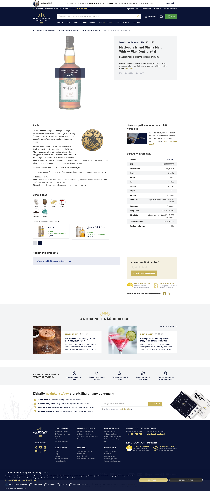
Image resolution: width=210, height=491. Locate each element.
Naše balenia (81, 439)
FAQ (105, 441)
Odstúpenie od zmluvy (111, 439)
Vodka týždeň (46, 3)
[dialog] (105, 480)
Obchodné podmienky (111, 434)
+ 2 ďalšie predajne (61, 441)
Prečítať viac (76, 478)
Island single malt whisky (136, 42)
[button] (69, 480)
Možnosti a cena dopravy (85, 431)
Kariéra (57, 456)
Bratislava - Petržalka (62, 431)
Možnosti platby (109, 431)
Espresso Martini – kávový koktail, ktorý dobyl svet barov (80, 339)
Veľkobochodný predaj (84, 451)
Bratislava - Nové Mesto (63, 434)
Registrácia (130, 9)
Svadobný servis (109, 456)
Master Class (81, 454)
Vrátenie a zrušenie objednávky (87, 436)
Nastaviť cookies (60, 461)
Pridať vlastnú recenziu (144, 273)
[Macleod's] (92, 140)
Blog (137, 9)
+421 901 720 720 (134, 434)
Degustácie (157, 9)
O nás (57, 451)
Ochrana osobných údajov (112, 436)
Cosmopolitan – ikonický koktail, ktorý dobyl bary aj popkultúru (155, 339)
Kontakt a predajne (170, 9)
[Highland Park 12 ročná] (80, 231)
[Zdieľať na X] (169, 294)
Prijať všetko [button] (153, 480)
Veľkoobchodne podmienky (86, 459)
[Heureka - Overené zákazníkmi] (130, 285)
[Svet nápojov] (33, 30)
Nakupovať (170, 3)
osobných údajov (125, 409)
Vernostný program (110, 459)
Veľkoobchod (146, 9)
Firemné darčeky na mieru (112, 461)
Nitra (56, 439)
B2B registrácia (82, 456)
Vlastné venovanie (110, 451)
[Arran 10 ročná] (41, 231)
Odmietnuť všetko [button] (186, 480)
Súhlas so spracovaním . (118, 409)
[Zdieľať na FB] (164, 294)
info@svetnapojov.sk (156, 434)
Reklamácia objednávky (85, 434)
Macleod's (122, 42)
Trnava (57, 436)
